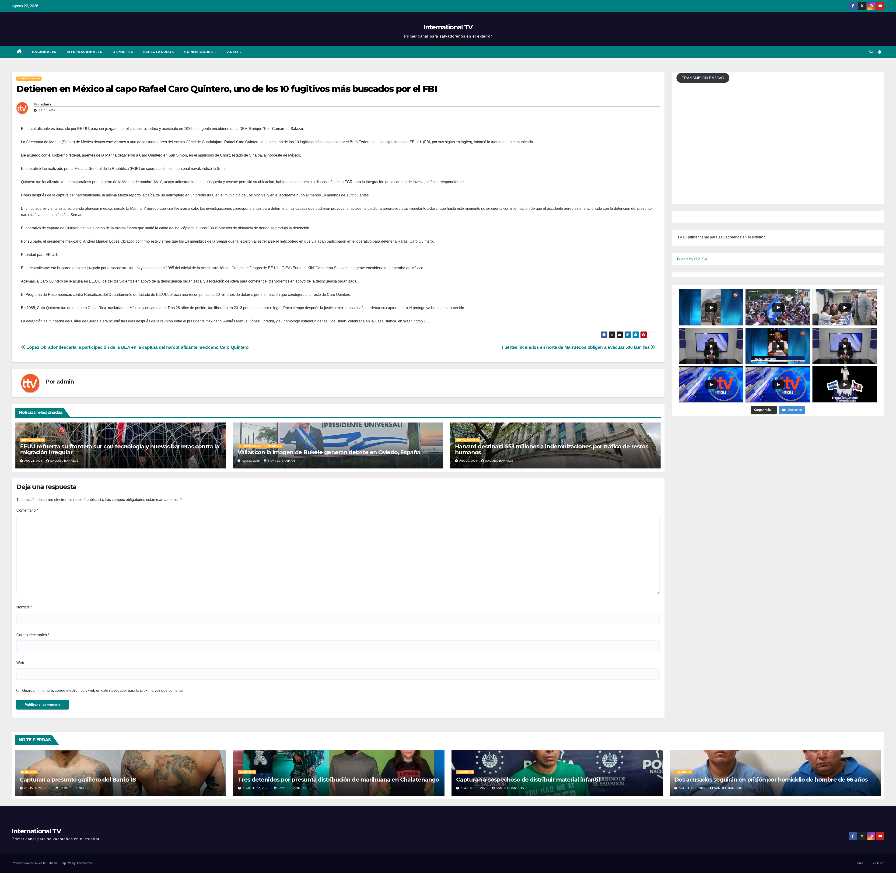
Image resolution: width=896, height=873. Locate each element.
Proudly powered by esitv (29, 863)
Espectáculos (158, 52)
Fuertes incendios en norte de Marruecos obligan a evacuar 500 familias (576, 347)
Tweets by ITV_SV (691, 259)
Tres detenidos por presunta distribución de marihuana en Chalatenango (338, 779)
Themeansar (85, 863)
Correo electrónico (32, 635)
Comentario (27, 510)
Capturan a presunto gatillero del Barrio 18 (78, 779)
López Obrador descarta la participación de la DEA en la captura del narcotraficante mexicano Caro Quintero (137, 347)
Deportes (122, 52)
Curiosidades (199, 52)
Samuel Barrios (64, 460)
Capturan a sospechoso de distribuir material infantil (528, 779)
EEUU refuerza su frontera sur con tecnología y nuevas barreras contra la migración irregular (119, 449)
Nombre (24, 607)
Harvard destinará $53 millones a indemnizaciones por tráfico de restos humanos (551, 449)
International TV (448, 27)
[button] (871, 52)
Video (232, 52)
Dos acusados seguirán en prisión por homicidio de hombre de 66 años (771, 779)
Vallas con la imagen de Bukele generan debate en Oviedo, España (329, 452)
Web (20, 663)
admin (46, 104)
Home (859, 863)
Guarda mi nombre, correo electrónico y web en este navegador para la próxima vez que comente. (103, 690)
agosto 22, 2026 (38, 788)
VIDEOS (878, 863)
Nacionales (44, 52)
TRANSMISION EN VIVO (703, 78)
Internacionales (84, 52)
